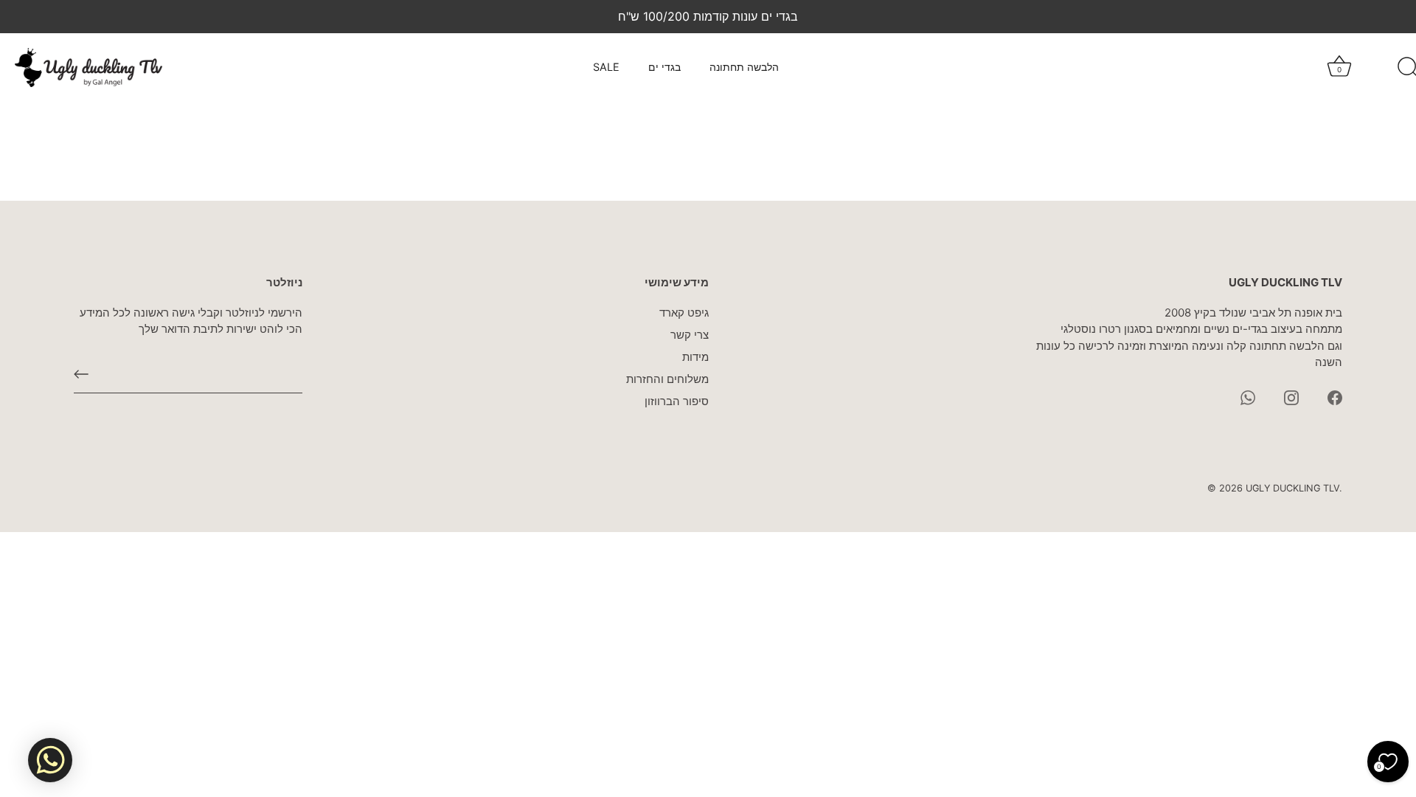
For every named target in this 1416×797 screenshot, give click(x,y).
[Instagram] (1291, 397)
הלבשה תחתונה (744, 67)
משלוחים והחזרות (667, 379)
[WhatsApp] (1247, 397)
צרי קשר (689, 335)
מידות (695, 357)
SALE (606, 67)
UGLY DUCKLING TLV (1292, 488)
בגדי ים (664, 67)
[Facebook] (1335, 397)
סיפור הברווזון (677, 401)
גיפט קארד (684, 313)
